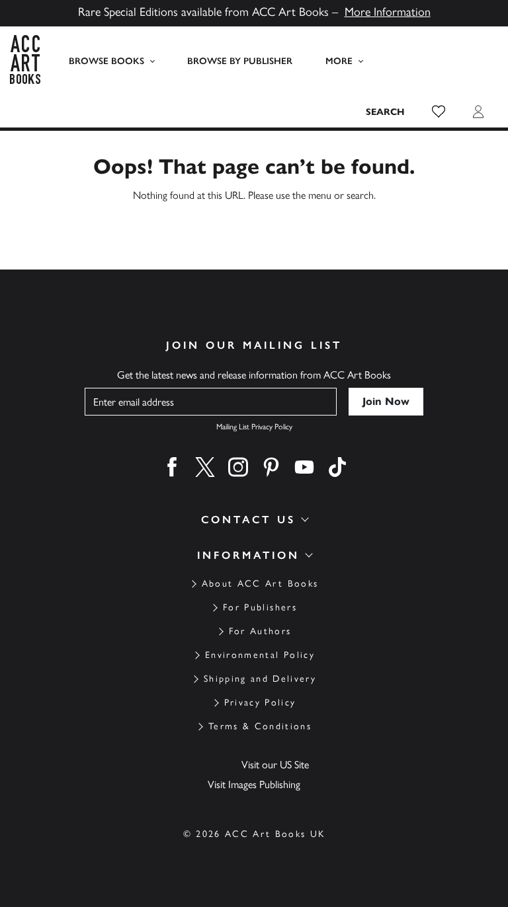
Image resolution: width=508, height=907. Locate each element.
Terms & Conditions (260, 726)
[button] (438, 111)
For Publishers (260, 607)
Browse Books (106, 61)
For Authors (260, 631)
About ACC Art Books (260, 583)
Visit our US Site (275, 764)
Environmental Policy (260, 655)
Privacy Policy (260, 702)
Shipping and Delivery (260, 678)
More (339, 61)
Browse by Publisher (239, 61)
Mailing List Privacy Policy (254, 426)
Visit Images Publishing (254, 784)
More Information (388, 12)
